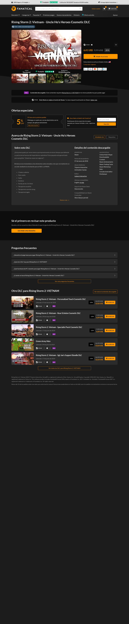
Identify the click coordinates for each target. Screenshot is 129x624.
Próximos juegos (48, 15)
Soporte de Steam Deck (82, 186)
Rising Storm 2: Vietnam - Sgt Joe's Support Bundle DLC (59, 355)
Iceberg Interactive (81, 176)
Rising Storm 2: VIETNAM (70, 93)
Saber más (94, 100)
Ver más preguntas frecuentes (64, 281)
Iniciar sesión (96, 9)
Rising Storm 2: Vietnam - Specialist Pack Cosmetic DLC (59, 327)
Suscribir (106, 124)
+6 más (82, 182)
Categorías (25, 15)
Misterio (77, 15)
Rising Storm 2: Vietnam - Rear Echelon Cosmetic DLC (58, 313)
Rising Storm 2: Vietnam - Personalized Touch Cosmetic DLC (61, 299)
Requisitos (112, 137)
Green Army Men (43, 341)
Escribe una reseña (26, 231)
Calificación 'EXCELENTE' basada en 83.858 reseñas (74, 2)
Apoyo (115, 15)
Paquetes (36, 15)
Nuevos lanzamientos (64, 15)
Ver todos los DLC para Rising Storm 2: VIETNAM (64, 368)
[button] (20, 2)
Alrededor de (99, 137)
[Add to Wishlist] (116, 44)
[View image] (37, 78)
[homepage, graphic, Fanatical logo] (21, 8)
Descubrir (14, 15)
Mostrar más (63, 200)
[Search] (80, 9)
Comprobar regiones (90, 64)
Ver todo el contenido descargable (105, 291)
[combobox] (64, 9)
